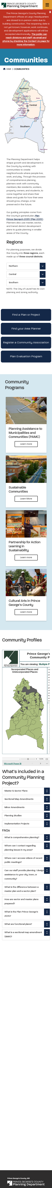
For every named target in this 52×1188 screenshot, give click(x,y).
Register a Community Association (26, 342)
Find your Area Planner (26, 328)
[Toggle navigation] (47, 4)
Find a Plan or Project (26, 314)
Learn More (26, 499)
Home (8, 69)
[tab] (25, 266)
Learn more (26, 444)
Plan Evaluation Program (26, 356)
